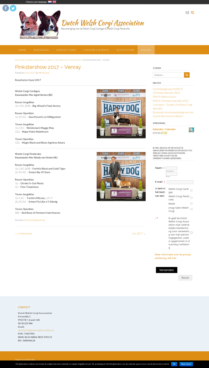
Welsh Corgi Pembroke (179, 198)
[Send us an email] (187, 12)
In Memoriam (23, 233)
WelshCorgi (44, 72)
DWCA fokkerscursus (164, 96)
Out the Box (29, 359)
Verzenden (166, 270)
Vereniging (41, 50)
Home (22, 50)
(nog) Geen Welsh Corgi (179, 209)
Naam (168, 176)
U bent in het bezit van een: (160, 192)
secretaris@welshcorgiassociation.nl (36, 330)
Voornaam (169, 171)
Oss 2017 (139, 233)
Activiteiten (125, 50)
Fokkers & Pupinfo (96, 50)
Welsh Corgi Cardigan (179, 190)
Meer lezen (186, 364)
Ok (174, 364)
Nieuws (146, 50)
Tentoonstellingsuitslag (34, 220)
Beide (172, 203)
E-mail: (159, 181)
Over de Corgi (66, 50)
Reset (185, 278)
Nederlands (50, 2)
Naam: (158, 167)
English (54, 2)
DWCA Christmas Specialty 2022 (170, 100)
